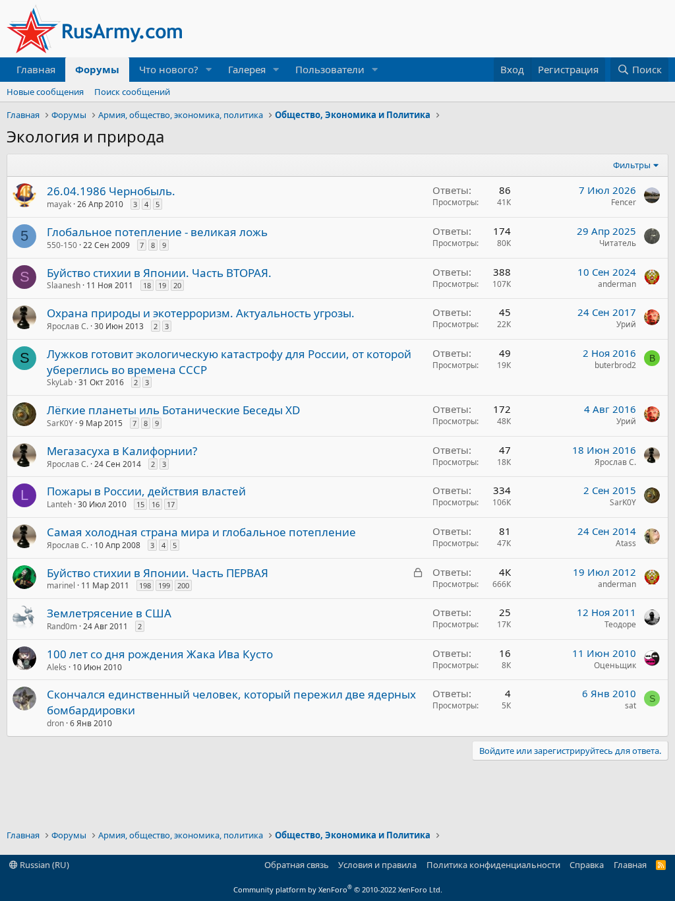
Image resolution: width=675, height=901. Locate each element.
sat (630, 705)
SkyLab (60, 382)
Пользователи (330, 69)
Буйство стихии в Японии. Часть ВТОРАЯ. (159, 272)
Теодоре (620, 624)
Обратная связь (296, 865)
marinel (61, 585)
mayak (59, 204)
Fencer (623, 202)
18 (147, 285)
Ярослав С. (67, 326)
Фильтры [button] (632, 165)
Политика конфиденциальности (493, 865)
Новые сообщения (45, 92)
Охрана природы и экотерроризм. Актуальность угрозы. (201, 313)
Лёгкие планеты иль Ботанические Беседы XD (173, 410)
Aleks (57, 667)
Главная (35, 69)
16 (156, 504)
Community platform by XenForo (337, 889)
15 (140, 504)
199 (164, 585)
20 (177, 285)
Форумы (97, 69)
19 (162, 285)
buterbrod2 (615, 365)
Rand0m (62, 626)
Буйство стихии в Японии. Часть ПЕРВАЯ (157, 572)
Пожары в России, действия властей (146, 491)
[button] (209, 69)
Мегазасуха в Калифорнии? (122, 450)
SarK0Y (60, 423)
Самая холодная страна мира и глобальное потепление (201, 532)
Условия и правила (377, 865)
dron (55, 723)
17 (171, 504)
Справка (587, 865)
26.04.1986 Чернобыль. (111, 191)
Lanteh (59, 504)
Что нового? (168, 69)
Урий (626, 324)
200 (183, 585)
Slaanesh (63, 285)
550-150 (62, 245)
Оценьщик (615, 665)
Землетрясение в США (109, 613)
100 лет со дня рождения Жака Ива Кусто (160, 654)
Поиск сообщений (132, 92)
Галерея (247, 69)
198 (145, 585)
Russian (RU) (43, 865)
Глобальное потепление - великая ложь (157, 231)
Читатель (617, 243)
